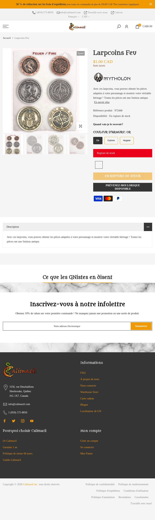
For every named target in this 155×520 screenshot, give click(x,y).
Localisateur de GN (90, 411)
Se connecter (87, 447)
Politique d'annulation (103, 497)
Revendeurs (125, 497)
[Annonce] (77, 4)
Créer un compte (89, 440)
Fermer (4, 4)
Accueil (7, 37)
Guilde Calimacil (12, 460)
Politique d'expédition (108, 490)
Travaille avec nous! (141, 503)
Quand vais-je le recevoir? (108, 124)
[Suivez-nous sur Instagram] (22, 421)
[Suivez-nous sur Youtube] (31, 421)
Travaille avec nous (97, 12)
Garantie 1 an (10, 447)
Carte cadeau (87, 398)
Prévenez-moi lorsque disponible (123, 187)
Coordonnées (141, 497)
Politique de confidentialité (100, 484)
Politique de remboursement (133, 484)
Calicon (118, 12)
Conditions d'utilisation (136, 490)
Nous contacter (88, 385)
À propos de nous (89, 379)
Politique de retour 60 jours (17, 453)
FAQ (82, 372)
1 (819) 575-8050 (44, 12)
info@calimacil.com (70, 12)
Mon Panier (86, 453)
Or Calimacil (10, 440)
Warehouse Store (89, 392)
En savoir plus (101, 102)
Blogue (84, 404)
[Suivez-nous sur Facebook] (4, 421)
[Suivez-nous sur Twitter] (13, 421)
